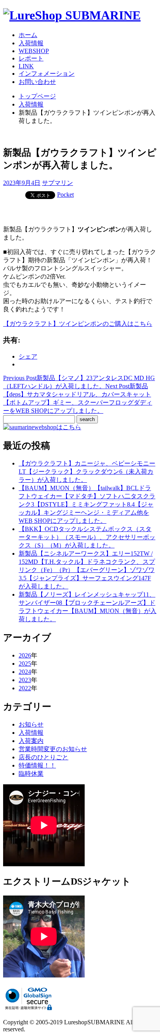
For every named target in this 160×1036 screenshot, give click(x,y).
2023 (25, 680)
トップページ (37, 96)
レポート (31, 58)
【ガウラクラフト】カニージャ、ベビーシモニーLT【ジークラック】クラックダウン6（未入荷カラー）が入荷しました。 (87, 471)
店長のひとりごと (43, 757)
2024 (25, 671)
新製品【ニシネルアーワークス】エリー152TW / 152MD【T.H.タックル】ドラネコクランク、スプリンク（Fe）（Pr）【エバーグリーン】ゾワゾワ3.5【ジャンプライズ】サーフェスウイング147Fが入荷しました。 (87, 570)
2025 (25, 663)
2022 (25, 688)
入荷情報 (31, 43)
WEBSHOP (34, 51)
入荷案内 (31, 740)
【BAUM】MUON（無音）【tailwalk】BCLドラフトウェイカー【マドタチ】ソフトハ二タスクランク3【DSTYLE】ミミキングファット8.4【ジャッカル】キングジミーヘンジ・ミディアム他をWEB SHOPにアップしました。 (87, 504)
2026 (25, 655)
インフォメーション (47, 73)
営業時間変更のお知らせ (53, 749)
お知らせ (31, 724)
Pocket (65, 194)
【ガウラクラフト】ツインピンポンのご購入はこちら (77, 323)
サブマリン (57, 182)
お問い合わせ (37, 81)
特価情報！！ (37, 765)
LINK (26, 66)
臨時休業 (31, 773)
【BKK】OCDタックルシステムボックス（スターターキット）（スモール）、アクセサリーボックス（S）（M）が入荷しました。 (87, 537)
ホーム (28, 35)
